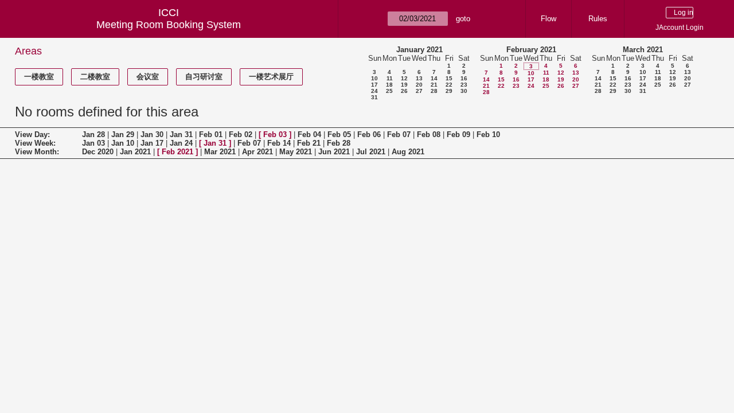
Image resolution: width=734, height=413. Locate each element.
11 (389, 78)
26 (404, 91)
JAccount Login (679, 28)
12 (404, 78)
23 (463, 84)
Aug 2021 (408, 151)
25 (389, 91)
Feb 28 (338, 143)
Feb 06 (369, 134)
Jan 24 (181, 143)
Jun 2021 (334, 151)
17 (374, 84)
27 (419, 91)
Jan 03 (93, 143)
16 (463, 78)
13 (419, 78)
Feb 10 (488, 134)
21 (434, 84)
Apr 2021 (257, 151)
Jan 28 (93, 134)
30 (463, 91)
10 (374, 78)
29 (449, 91)
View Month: (37, 151)
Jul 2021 (370, 151)
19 (404, 84)
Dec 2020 (98, 151)
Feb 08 (428, 134)
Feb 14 (279, 143)
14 (434, 78)
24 (374, 91)
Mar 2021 (220, 151)
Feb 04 (309, 134)
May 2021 (295, 151)
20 (419, 84)
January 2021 (419, 49)
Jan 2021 (135, 151)
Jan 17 (151, 143)
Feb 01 (210, 134)
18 (389, 84)
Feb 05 (339, 134)
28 (434, 91)
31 (374, 97)
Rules (597, 18)
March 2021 (643, 49)
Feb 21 (309, 143)
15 (449, 78)
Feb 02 (240, 134)
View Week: (35, 143)
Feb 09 (458, 134)
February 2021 (531, 49)
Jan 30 (151, 134)
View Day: (32, 134)
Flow (548, 18)
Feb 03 (275, 134)
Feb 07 (399, 134)
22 (449, 84)
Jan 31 (181, 134)
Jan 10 (122, 143)
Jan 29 (122, 134)
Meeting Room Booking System (168, 24)
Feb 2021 (177, 151)
